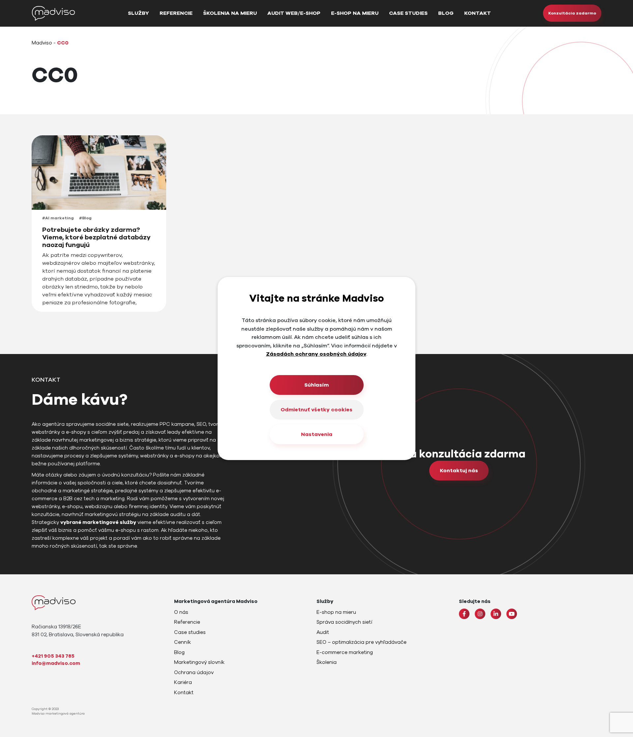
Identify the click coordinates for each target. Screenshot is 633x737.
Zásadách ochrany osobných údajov (316, 354)
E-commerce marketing (344, 652)
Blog (446, 13)
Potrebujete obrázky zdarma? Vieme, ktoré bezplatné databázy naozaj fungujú (96, 237)
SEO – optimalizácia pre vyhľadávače (361, 642)
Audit (322, 632)
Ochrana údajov (194, 672)
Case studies (408, 13)
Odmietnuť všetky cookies (316, 409)
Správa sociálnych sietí (344, 622)
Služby (138, 13)
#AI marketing (58, 218)
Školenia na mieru (230, 13)
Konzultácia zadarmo (572, 13)
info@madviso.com (56, 663)
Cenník (182, 642)
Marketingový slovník (199, 662)
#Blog (85, 218)
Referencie (176, 13)
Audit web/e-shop (293, 13)
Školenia (326, 662)
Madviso (42, 43)
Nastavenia (316, 434)
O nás (181, 612)
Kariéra (183, 682)
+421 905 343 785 (53, 656)
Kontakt (477, 13)
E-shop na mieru (354, 13)
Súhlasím (316, 385)
